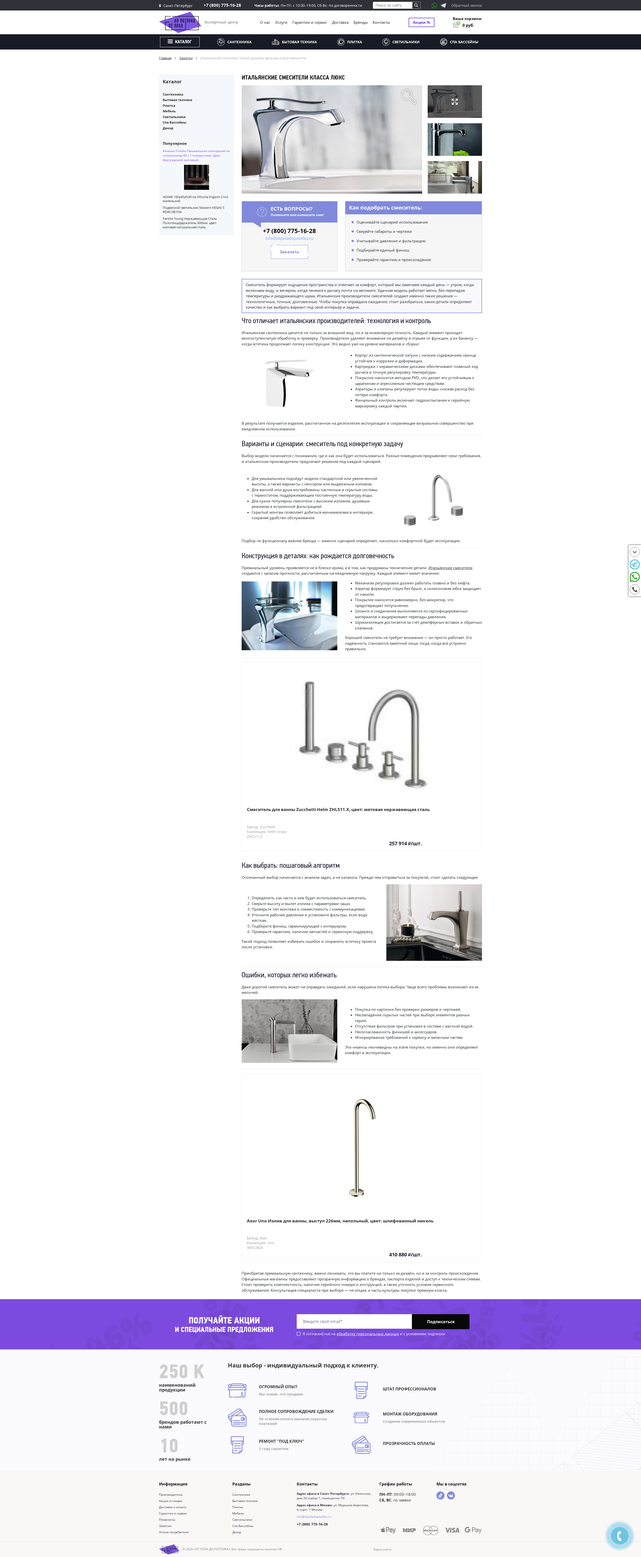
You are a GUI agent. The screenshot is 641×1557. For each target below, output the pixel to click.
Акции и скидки (170, 1501)
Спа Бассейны (464, 42)
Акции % (421, 22)
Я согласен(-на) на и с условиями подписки (373, 1333)
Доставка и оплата (172, 1507)
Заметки (165, 1526)
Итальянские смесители (450, 567)
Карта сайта (382, 1549)
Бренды (361, 22)
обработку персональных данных (368, 1333)
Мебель (169, 111)
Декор (168, 128)
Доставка (340, 22)
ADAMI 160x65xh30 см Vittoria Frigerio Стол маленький (195, 199)
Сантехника (239, 42)
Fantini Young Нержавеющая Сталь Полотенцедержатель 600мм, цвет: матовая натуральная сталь (190, 223)
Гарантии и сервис (309, 22)
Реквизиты (167, 1519)
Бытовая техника (299, 42)
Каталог (183, 42)
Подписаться (440, 1321)
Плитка (354, 42)
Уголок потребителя (174, 1532)
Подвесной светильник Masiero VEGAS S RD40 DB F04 (193, 210)
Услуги (281, 22)
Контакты (381, 22)
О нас (265, 22)
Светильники (406, 42)
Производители (171, 1494)
